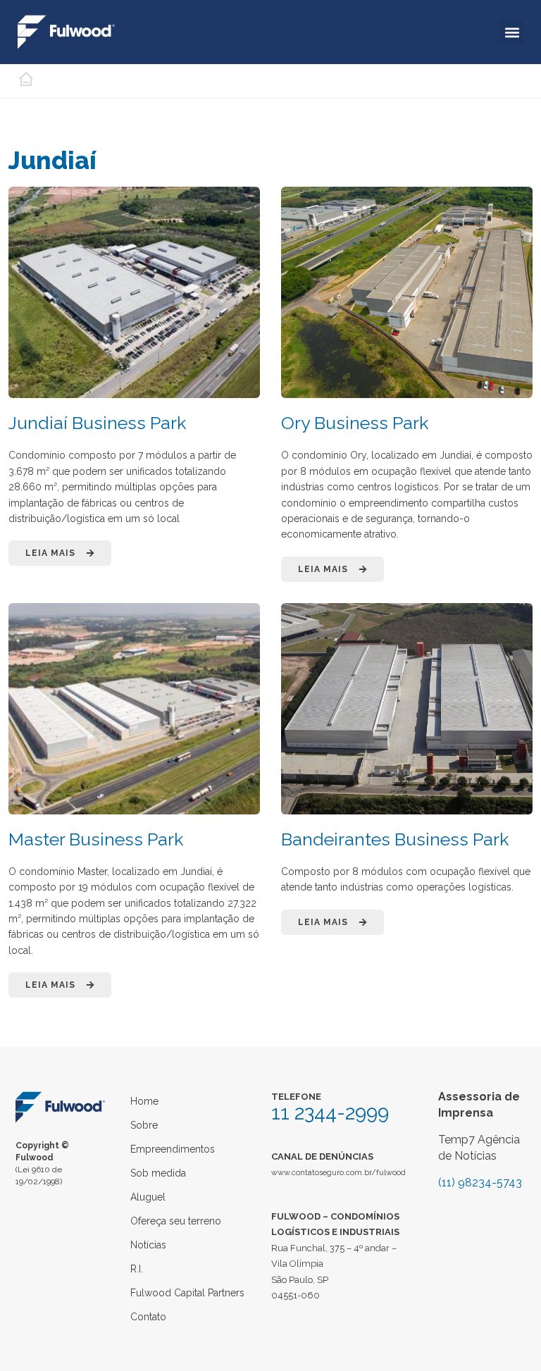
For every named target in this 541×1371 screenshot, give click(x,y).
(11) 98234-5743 (480, 1182)
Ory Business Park (354, 422)
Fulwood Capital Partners (187, 1292)
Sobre (144, 1125)
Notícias (148, 1245)
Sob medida (158, 1173)
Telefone (296, 1096)
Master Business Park (95, 839)
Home (144, 1101)
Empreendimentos (172, 1149)
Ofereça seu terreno (175, 1221)
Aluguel (148, 1197)
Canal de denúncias (322, 1156)
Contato (148, 1316)
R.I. (136, 1268)
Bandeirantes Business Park (395, 839)
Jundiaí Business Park (97, 422)
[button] (511, 32)
